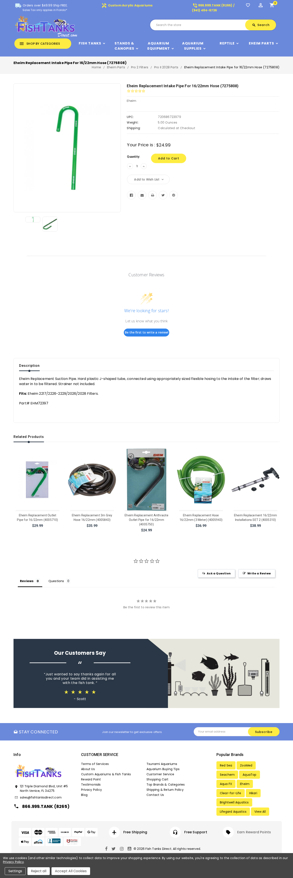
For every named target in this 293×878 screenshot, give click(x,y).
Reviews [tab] (26, 581)
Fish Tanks (90, 43)
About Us (88, 769)
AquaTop (249, 774)
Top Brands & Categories (165, 784)
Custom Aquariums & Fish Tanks (106, 774)
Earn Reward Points (254, 832)
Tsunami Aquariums (161, 764)
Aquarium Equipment (158, 46)
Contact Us (155, 795)
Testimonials (91, 784)
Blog (84, 795)
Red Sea (226, 765)
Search (261, 25)
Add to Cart (38, 531)
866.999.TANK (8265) (45, 806)
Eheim (244, 784)
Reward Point (91, 779)
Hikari (253, 793)
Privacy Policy (91, 790)
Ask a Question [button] (219, 573)
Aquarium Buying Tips (163, 769)
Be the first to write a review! (146, 332)
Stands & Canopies (124, 46)
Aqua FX (226, 784)
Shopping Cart (157, 779)
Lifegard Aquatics (233, 811)
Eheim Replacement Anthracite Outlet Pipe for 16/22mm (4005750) (146, 520)
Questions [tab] (56, 581)
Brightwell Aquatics (234, 802)
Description (29, 366)
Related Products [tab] (29, 437)
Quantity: (133, 156)
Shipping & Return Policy (165, 790)
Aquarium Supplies (193, 46)
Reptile (227, 43)
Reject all (38, 871)
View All (260, 811)
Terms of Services (95, 764)
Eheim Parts (261, 43)
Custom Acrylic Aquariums (127, 5)
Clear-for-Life (230, 793)
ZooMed (246, 765)
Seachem (227, 774)
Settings (15, 871)
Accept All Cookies (71, 871)
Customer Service (160, 774)
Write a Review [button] (259, 573)
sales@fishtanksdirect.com (41, 797)
